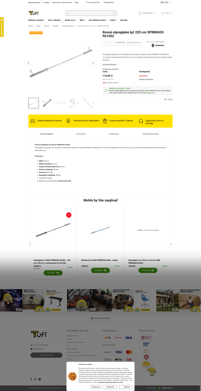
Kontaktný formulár (46, 355)
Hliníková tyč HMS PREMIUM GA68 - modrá (99, 260)
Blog (76, 2)
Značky (69, 359)
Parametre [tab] (81, 134)
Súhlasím (127, 387)
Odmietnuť (110, 387)
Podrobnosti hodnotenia (133, 42)
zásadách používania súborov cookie (110, 382)
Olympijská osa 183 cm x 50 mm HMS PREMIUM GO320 (144, 261)
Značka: (155, 50)
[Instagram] (35, 379)
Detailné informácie (109, 64)
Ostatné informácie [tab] (151, 134)
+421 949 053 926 (40, 345)
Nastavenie (96, 387)
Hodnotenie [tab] (114, 134)
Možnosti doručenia (146, 79)
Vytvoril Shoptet (151, 388)
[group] (53, 243)
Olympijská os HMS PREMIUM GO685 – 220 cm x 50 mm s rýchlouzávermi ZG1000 (52, 261)
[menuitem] (37, 20)
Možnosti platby (72, 349)
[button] (53, 270)
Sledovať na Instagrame (102, 318)
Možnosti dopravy (34, 2)
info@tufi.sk (38, 349)
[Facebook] (31, 379)
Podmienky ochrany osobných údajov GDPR (81, 355)
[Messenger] (39, 379)
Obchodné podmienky (74, 352)
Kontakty (46, 2)
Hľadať (114, 13)
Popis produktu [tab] (46, 134)
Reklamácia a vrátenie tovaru (62, 2)
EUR (166, 2)
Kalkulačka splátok (112, 83)
